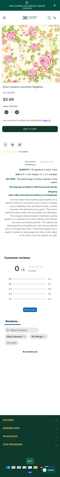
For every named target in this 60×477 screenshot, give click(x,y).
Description (30, 161)
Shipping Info (46, 161)
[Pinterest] (19, 144)
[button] (4, 17)
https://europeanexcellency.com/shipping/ (35, 195)
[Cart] (54, 17)
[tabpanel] (30, 355)
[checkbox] (12, 342)
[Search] (49, 17)
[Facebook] (5, 144)
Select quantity (10, 106)
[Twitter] (12, 144)
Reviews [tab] (13, 321)
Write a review (30, 310)
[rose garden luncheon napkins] (30, 54)
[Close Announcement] (54, 5)
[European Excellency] (30, 17)
